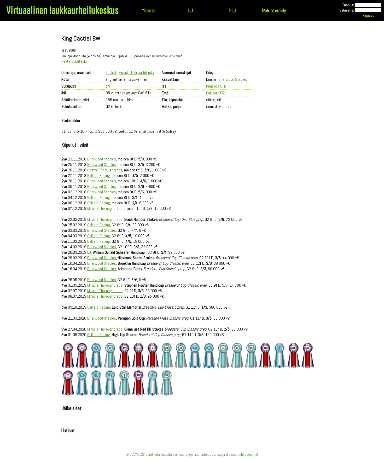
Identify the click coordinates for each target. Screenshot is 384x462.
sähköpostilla (247, 454)
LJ (190, 10)
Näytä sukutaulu (74, 61)
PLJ (232, 10)
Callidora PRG (216, 93)
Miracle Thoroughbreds (136, 72)
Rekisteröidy (274, 10)
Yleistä (148, 10)
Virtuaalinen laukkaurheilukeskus (63, 10)
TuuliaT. (111, 72)
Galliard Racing (98, 175)
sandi (150, 454)
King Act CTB (216, 86)
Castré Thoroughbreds (104, 170)
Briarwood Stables (232, 79)
